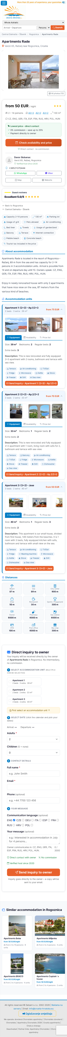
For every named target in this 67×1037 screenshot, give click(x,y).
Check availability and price (35, 142)
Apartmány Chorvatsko (39, 1029)
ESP (45, 820)
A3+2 (45, 113)
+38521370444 (17, 168)
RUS (10, 825)
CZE (19, 820)
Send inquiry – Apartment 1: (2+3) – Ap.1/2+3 (32, 383)
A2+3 (31, 113)
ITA (37, 820)
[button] (33, 195)
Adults (12, 733)
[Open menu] (4, 3)
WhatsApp (22, 173)
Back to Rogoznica (14, 205)
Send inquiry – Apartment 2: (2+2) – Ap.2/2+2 (33, 474)
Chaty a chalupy (33, 1026)
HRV (19, 825)
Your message (20, 831)
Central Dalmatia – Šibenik (14, 34)
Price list (47, 337)
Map (20, 180)
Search (58, 27)
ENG (10, 820)
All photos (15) (57, 93)
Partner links (23, 1029)
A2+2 (38, 113)
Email (11, 780)
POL (28, 825)
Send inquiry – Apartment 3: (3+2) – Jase (30, 568)
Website (48, 180)
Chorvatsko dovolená (53, 1019)
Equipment (15, 337)
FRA (54, 820)
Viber (50, 173)
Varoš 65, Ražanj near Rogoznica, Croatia (26, 46)
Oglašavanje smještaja (39, 1013)
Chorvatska (11, 1023)
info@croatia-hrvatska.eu (41, 1008)
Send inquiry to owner (35, 872)
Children (17, 746)
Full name (13, 767)
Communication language (27, 815)
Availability (31, 337)
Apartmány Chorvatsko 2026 (29, 1023)
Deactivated (12, 1029)
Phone (16, 794)
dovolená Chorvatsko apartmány (28, 1019)
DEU (28, 820)
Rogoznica (34, 34)
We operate (9, 1019)
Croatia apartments (51, 1023)
